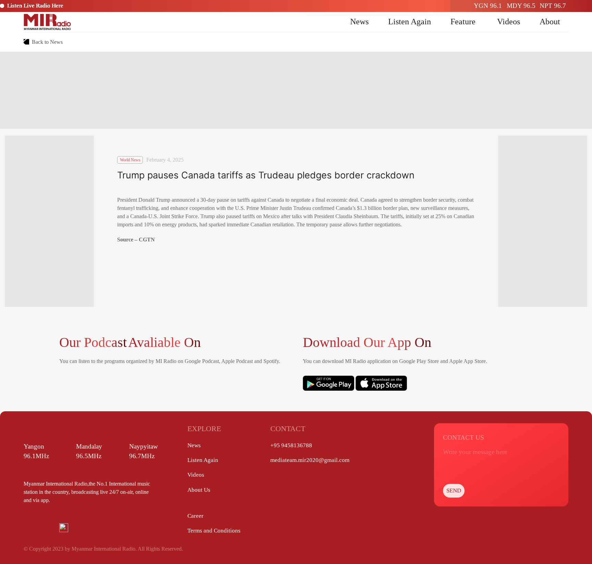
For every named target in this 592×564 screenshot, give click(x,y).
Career (195, 516)
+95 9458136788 (291, 445)
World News (130, 160)
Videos (508, 21)
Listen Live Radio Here (35, 5)
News (359, 21)
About (550, 21)
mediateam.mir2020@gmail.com (309, 460)
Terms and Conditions (214, 530)
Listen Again (409, 21)
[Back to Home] (47, 22)
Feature (463, 21)
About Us (198, 490)
